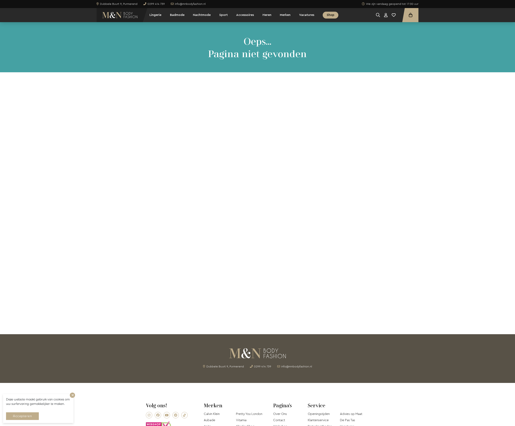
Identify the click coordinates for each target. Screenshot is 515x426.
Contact (279, 420)
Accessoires (245, 15)
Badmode (177, 15)
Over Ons (280, 414)
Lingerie (155, 15)
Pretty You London (249, 414)
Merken (285, 15)
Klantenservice (318, 420)
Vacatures (306, 15)
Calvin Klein (212, 414)
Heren (267, 15)
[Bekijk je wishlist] (394, 15)
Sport (223, 15)
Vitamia (241, 420)
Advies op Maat (351, 414)
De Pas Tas (347, 420)
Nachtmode (202, 15)
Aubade (209, 420)
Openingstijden (319, 414)
